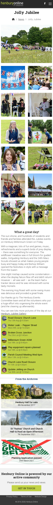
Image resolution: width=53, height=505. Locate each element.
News (21, 19)
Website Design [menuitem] (41, 497)
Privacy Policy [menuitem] (12, 497)
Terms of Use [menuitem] (26, 497)
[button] (50, 4)
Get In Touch (26, 488)
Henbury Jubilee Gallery (13, 313)
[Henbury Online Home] (12, 4)
